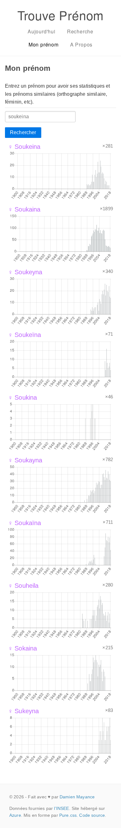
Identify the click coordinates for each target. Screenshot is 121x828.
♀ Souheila (23, 585)
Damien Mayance (77, 796)
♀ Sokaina (22, 648)
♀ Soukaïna (24, 522)
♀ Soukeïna (24, 334)
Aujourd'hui (42, 31)
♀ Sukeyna (23, 711)
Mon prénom (44, 44)
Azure (15, 815)
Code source (92, 815)
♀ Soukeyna (25, 272)
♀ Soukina (22, 397)
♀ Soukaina (24, 209)
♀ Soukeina (24, 146)
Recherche (80, 31)
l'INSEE (61, 808)
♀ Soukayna (25, 460)
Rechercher (23, 132)
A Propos (81, 44)
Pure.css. (68, 815)
